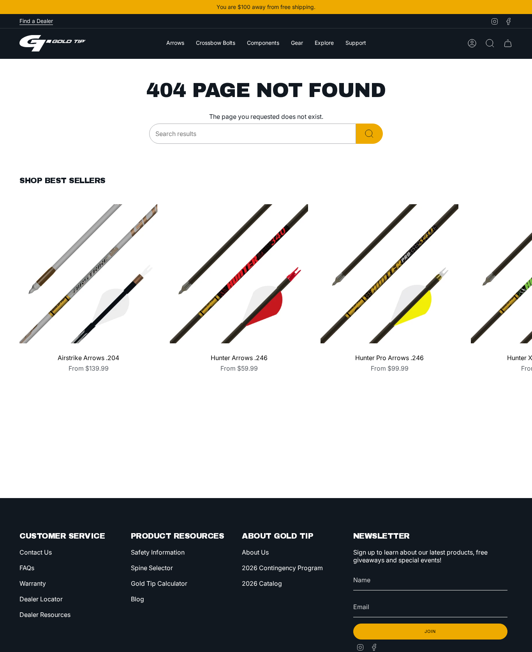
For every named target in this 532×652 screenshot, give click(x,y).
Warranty (32, 583)
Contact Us (35, 552)
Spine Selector (152, 568)
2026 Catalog (262, 583)
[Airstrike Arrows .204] (88, 274)
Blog (137, 599)
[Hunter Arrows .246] (239, 274)
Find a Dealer (36, 21)
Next (520, 273)
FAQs (26, 568)
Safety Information (158, 552)
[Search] (369, 134)
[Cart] (508, 43)
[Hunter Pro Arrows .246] (389, 274)
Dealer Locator (41, 599)
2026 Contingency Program (282, 568)
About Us (255, 552)
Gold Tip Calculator (159, 583)
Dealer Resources (44, 614)
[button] (175, 43)
